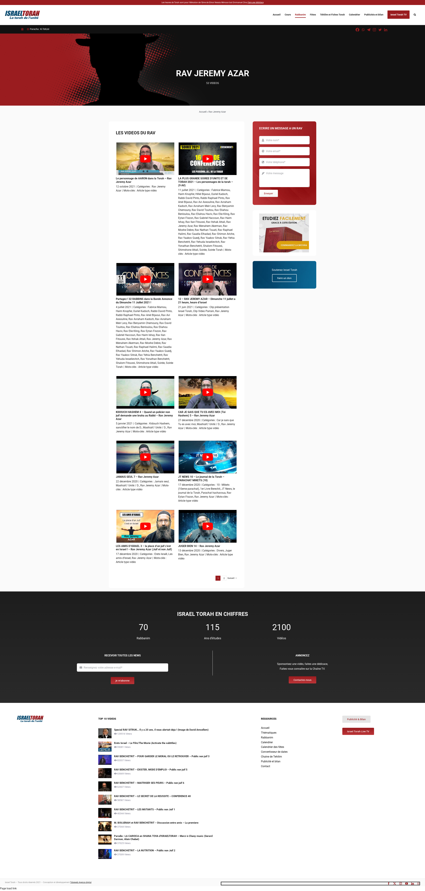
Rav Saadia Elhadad (199, 233)
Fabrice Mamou (221, 190)
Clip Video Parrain (203, 311)
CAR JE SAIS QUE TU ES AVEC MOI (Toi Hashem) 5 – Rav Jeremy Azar (201, 413)
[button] (415, 14)
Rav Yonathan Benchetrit (154, 358)
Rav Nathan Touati (206, 229)
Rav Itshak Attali (215, 221)
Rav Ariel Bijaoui (150, 315)
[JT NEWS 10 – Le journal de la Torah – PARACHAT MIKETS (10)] (208, 457)
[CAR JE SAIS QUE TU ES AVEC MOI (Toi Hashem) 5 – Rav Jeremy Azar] (208, 392)
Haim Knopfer (186, 194)
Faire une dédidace (256, 2)
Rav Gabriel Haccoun (206, 218)
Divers (220, 550)
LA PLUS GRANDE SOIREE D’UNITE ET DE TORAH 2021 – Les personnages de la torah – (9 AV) (205, 182)
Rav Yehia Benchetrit (150, 354)
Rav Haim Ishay (145, 335)
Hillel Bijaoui (202, 194)
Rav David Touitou (202, 210)
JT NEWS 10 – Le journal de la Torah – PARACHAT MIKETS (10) (201, 478)
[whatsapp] (418, 883)
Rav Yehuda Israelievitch (205, 241)
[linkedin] (412, 883)
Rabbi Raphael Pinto (212, 198)
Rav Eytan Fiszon (151, 331)
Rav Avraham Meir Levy (202, 206)
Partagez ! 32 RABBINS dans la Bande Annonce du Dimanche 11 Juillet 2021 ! (144, 300)
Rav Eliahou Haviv (201, 214)
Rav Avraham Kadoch (141, 319)
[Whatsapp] (363, 29)
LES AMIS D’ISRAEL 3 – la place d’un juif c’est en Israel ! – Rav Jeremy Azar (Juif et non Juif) (144, 547)
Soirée (203, 249)
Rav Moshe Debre (150, 343)
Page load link (8, 888)
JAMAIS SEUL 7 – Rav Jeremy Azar (137, 476)
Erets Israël (160, 554)
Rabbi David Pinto (188, 198)
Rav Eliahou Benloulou (139, 327)
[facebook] (388, 883)
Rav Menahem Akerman (208, 225)
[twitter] (394, 883)
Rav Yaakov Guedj (188, 237)
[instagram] (400, 883)
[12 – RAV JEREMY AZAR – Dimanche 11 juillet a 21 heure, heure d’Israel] (208, 279)
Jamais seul (161, 481)
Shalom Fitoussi (212, 245)
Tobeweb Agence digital (80, 882)
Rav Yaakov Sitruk (211, 237)
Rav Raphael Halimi (145, 347)
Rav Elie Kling (221, 214)
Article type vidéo (147, 190)
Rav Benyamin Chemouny (143, 323)
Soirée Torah (215, 249)
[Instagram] (374, 29)
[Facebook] (357, 29)
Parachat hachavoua (213, 492)
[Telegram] (368, 29)
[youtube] (406, 883)
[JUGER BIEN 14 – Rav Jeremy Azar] (208, 526)
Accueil (202, 111)
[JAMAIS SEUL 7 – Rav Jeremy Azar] (145, 457)
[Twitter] (380, 29)
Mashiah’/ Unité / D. (154, 427)
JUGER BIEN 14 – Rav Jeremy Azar (199, 546)
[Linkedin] (385, 29)
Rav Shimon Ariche (223, 233)
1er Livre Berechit (210, 488)
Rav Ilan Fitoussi (195, 221)
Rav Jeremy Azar (156, 339)
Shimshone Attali (188, 249)
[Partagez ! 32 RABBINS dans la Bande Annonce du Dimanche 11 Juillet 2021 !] (145, 279)
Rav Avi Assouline (203, 202)
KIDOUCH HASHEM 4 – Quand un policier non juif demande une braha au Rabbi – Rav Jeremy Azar (144, 415)
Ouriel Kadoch (219, 194)
